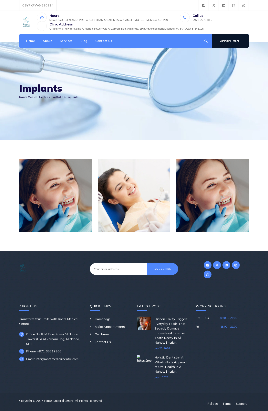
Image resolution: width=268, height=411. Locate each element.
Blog (84, 41)
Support (241, 404)
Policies (212, 404)
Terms (226, 404)
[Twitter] (214, 5)
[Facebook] (204, 5)
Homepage (103, 319)
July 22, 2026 (162, 348)
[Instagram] (234, 5)
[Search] (206, 41)
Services (66, 41)
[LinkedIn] (224, 5)
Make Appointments (110, 327)
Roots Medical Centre (59, 401)
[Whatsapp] (244, 5)
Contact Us (103, 41)
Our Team (102, 334)
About (47, 41)
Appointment (230, 41)
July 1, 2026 (161, 377)
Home (30, 41)
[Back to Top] (259, 404)
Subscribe (162, 268)
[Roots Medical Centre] (26, 22)
